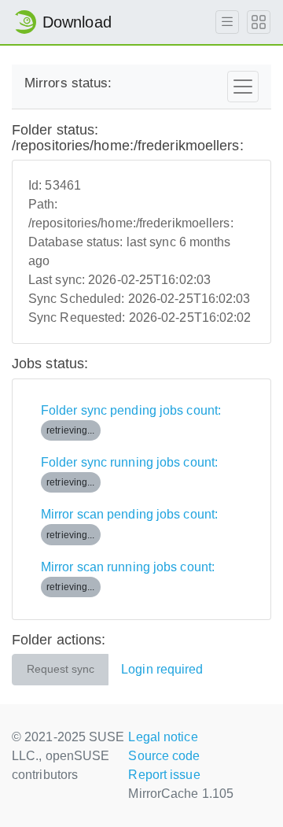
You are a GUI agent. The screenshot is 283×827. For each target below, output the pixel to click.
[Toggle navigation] (243, 86)
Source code (164, 755)
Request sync (60, 669)
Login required (162, 669)
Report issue (164, 774)
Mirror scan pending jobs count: (129, 524)
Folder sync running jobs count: (129, 472)
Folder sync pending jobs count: (131, 420)
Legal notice (162, 737)
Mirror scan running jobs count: (128, 576)
